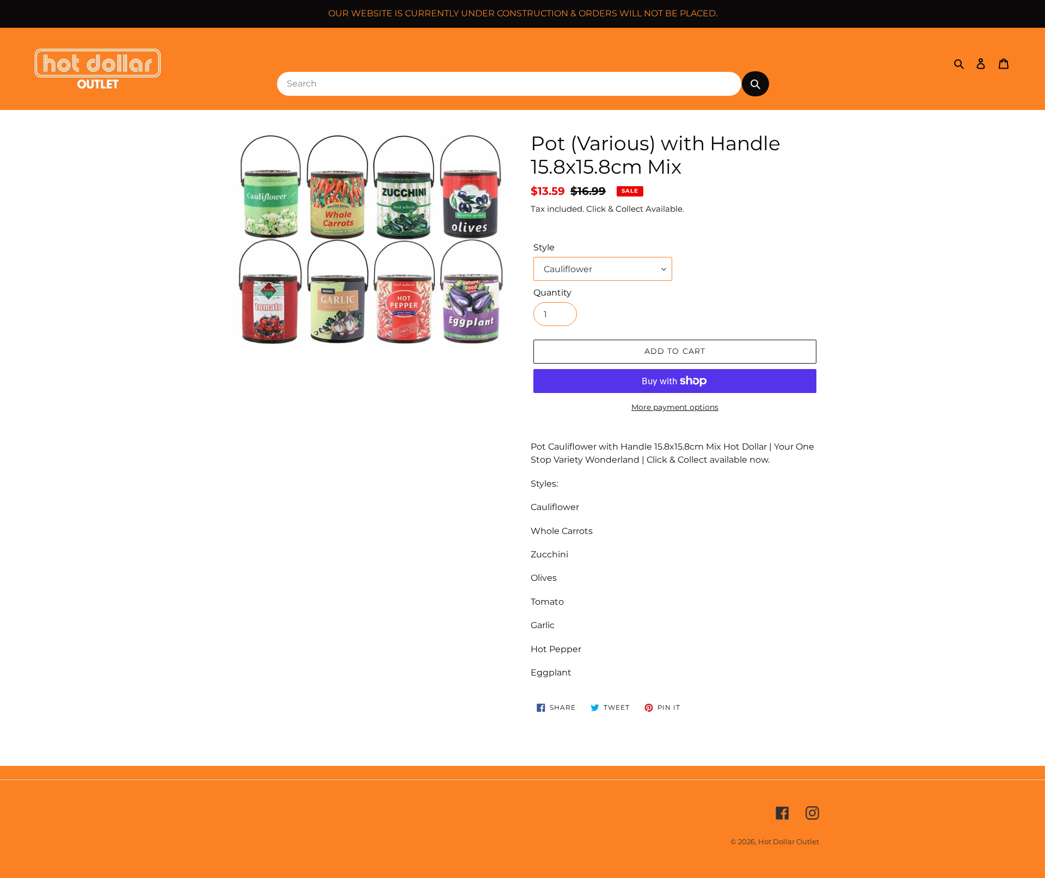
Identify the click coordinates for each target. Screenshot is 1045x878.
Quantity (552, 292)
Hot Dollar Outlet (788, 841)
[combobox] (509, 83)
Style (544, 247)
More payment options (674, 407)
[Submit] (755, 83)
